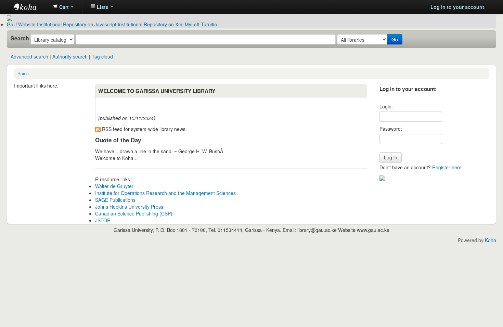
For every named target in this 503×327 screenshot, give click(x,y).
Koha (490, 240)
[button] (63, 7)
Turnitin (209, 24)
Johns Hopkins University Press (129, 206)
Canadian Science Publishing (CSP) (133, 213)
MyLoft (192, 24)
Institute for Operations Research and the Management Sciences (165, 192)
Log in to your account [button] (457, 6)
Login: (386, 106)
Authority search (70, 56)
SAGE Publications (115, 199)
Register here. (447, 167)
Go (394, 39)
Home (23, 73)
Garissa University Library (31, 7)
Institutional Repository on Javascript (76, 24)
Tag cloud (102, 56)
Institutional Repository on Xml (150, 24)
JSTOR (103, 220)
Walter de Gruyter (114, 186)
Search (20, 38)
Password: (390, 128)
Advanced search (29, 56)
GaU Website (21, 24)
